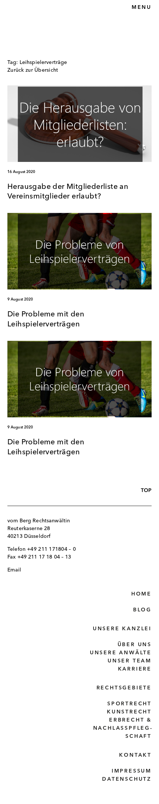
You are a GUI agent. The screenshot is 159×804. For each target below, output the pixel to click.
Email (14, 570)
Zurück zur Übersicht (32, 70)
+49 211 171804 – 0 (51, 549)
